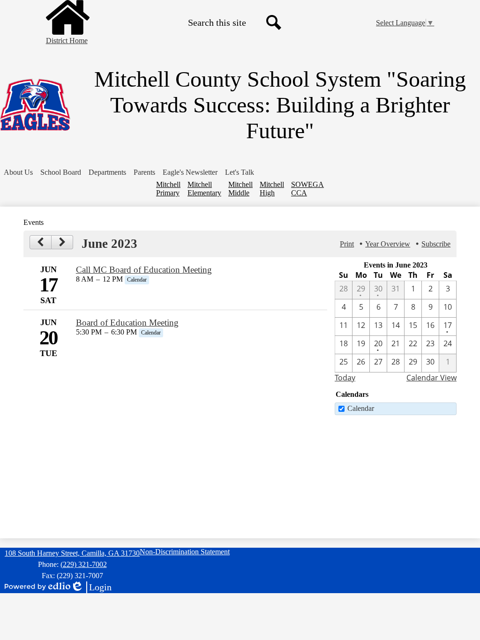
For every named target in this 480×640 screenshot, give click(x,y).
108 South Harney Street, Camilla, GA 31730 (72, 553)
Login (91, 587)
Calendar (360, 408)
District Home (67, 41)
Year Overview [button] (387, 244)
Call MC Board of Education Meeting (144, 270)
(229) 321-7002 (83, 564)
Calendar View (431, 377)
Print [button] (347, 244)
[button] (18, 172)
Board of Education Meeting (127, 322)
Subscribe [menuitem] (435, 244)
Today (345, 377)
